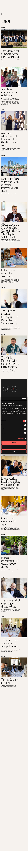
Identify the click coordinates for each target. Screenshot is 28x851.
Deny (14, 451)
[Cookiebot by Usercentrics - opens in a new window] (21, 398)
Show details (21, 438)
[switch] (25, 425)
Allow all (14, 442)
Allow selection (14, 447)
